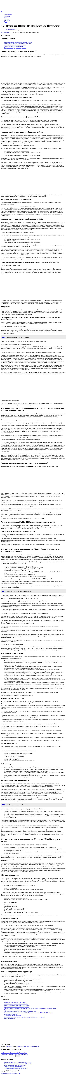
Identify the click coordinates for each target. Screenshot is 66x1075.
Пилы (5, 17)
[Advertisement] (33, 5)
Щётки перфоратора (9, 1018)
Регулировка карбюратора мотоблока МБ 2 (15, 1068)
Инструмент (9, 1046)
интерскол (19, 1046)
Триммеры (7, 16)
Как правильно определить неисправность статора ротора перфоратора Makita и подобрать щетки (30, 1008)
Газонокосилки (8, 14)
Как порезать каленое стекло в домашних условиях (18, 42)
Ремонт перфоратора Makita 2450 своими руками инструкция (20, 1011)
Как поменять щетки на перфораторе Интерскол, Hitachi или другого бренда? (24, 1017)
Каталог (14, 1073)
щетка (37, 1046)
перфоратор (26, 1046)
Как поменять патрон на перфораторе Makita (16, 1004)
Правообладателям (6, 1073)
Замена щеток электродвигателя (12, 1015)
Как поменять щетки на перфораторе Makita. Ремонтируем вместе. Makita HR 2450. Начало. (28, 1012)
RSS (19, 1073)
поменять (32, 1046)
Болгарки (6, 19)
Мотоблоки (7, 20)
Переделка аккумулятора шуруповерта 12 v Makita (17, 43)
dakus (20, 29)
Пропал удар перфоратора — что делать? (15, 1002)
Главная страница (5, 32)
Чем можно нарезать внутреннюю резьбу (15, 45)
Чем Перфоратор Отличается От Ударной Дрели (14, 1053)
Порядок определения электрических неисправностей (18, 1009)
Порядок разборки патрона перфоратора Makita (16, 1005)
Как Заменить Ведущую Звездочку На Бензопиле (14, 1054)
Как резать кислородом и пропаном (13, 46)
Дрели (5, 22)
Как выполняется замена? (10, 1014)
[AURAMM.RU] (1, 12)
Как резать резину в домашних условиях (15, 48)
